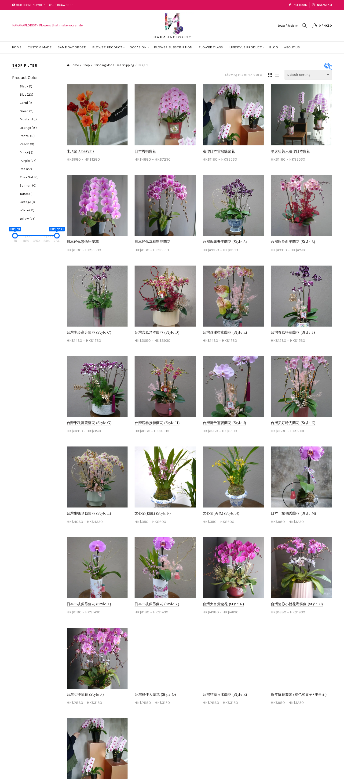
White (27, 210)
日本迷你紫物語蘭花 (83, 241)
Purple (28, 161)
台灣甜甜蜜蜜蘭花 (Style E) (225, 332)
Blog (273, 47)
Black (26, 86)
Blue (26, 95)
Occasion (138, 47)
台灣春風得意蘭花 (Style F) (293, 332)
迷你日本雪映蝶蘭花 (219, 151)
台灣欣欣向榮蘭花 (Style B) (293, 241)
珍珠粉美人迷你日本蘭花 (290, 151)
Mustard (28, 119)
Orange (28, 128)
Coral (26, 103)
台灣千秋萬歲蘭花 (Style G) (89, 423)
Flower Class (211, 47)
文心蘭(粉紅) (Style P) (153, 513)
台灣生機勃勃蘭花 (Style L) (89, 513)
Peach (27, 144)
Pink (26, 153)
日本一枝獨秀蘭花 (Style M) (293, 513)
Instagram (324, 5)
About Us (292, 47)
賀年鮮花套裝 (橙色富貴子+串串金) (298, 694)
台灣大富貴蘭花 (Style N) (223, 604)
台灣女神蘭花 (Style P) (85, 694)
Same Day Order (72, 47)
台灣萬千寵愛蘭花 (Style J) (224, 423)
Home (17, 47)
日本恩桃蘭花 (145, 151)
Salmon (28, 185)
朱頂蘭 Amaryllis (80, 151)
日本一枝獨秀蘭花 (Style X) (89, 604)
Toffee (26, 194)
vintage (27, 202)
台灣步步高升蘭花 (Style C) (89, 332)
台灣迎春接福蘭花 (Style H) (157, 423)
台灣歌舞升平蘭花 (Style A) (225, 241)
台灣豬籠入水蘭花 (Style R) (225, 694)
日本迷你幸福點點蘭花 (152, 241)
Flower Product (107, 47)
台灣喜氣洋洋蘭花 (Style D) (157, 332)
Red (26, 169)
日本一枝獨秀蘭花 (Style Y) (157, 604)
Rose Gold (29, 177)
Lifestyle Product (245, 47)
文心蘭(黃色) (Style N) (221, 513)
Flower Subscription (173, 47)
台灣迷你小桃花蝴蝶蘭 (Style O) (297, 604)
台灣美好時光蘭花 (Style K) (293, 423)
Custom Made (40, 47)
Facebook (300, 5)
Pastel (27, 136)
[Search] (304, 25)
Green (26, 111)
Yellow (28, 219)
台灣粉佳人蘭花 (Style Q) (155, 694)
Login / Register (288, 25)
